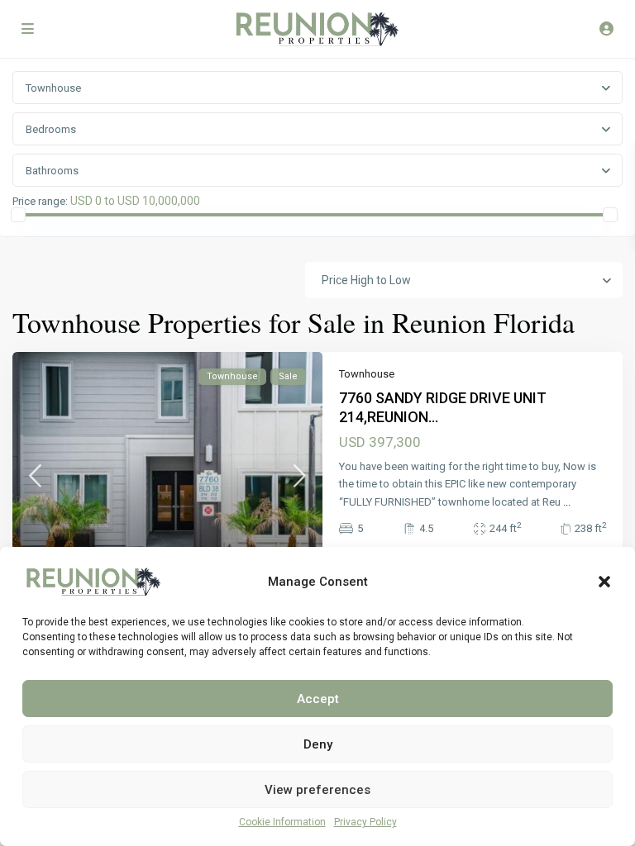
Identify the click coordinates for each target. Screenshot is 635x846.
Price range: (40, 201)
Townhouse (366, 374)
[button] (604, 581)
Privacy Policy (365, 822)
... (567, 502)
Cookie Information (282, 822)
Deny (317, 744)
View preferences (317, 789)
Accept (318, 699)
